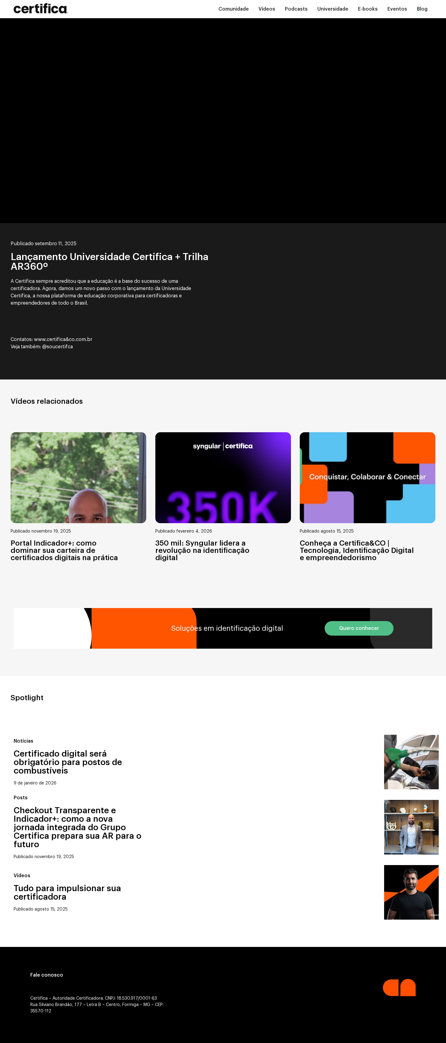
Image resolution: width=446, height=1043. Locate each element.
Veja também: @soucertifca (42, 346)
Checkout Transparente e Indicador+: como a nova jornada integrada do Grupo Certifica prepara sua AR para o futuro (77, 827)
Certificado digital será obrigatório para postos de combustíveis (68, 762)
